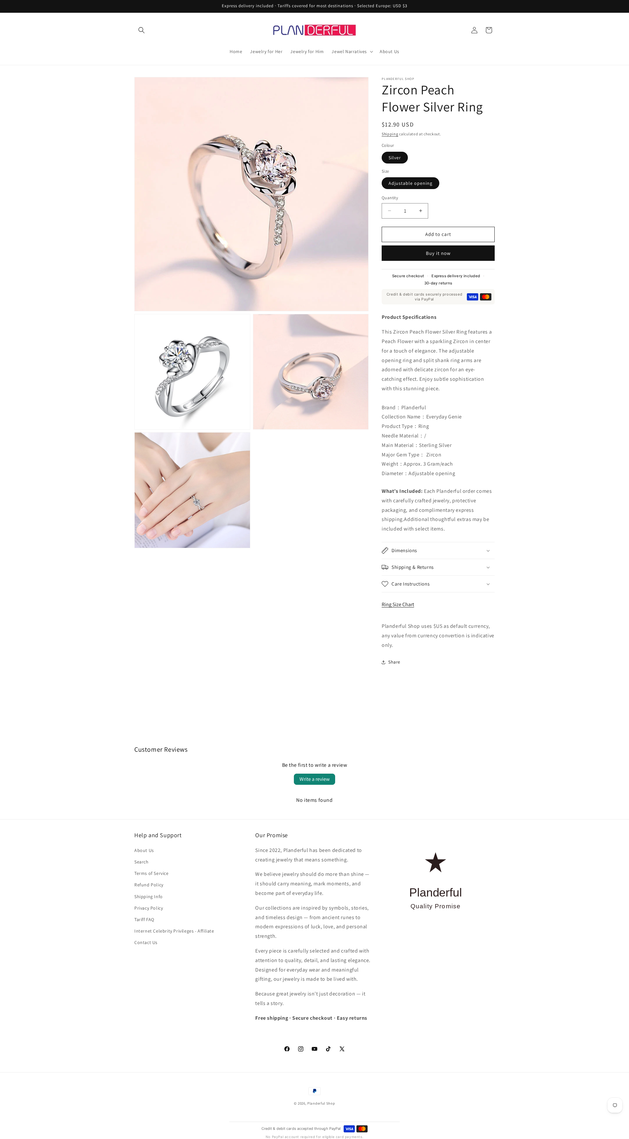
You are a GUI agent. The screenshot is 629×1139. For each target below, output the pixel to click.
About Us (144, 850)
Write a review (314, 779)
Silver (395, 158)
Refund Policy (148, 885)
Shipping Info (148, 896)
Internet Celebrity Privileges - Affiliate (174, 931)
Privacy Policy (148, 908)
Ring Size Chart (398, 604)
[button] (141, 30)
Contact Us (146, 942)
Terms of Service (151, 873)
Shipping (390, 133)
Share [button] (394, 662)
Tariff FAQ (144, 919)
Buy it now (438, 253)
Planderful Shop (321, 1103)
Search (141, 861)
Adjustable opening (410, 183)
